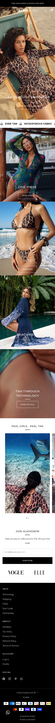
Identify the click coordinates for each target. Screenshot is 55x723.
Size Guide (8, 608)
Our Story (7, 631)
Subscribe (27, 561)
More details (27, 404)
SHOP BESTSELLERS (27, 106)
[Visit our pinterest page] (15, 679)
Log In (6, 659)
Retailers (7, 627)
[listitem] (27, 3)
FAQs (5, 604)
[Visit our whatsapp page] (21, 679)
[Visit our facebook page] (4, 679)
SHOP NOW (27, 195)
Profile (6, 664)
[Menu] (4, 10)
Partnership (8, 613)
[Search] (46, 10)
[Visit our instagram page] (10, 679)
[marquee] (27, 124)
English (26, 697)
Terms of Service (11, 645)
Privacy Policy (9, 636)
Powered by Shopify (27, 716)
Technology (8, 594)
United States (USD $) (26, 693)
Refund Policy (9, 641)
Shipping (7, 599)
